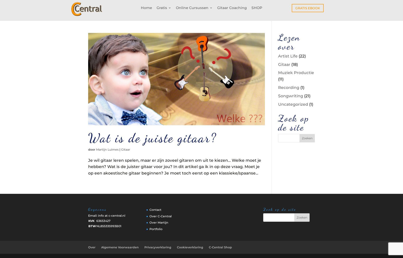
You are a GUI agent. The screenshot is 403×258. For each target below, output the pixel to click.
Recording (288, 87)
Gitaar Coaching (232, 8)
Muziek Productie (296, 72)
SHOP (256, 8)
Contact (155, 210)
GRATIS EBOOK (307, 8)
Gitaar (125, 149)
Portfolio (155, 229)
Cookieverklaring (190, 247)
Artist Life (288, 56)
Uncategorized (293, 104)
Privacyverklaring (157, 247)
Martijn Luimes (107, 149)
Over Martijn (158, 222)
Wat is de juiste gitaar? (152, 138)
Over (92, 247)
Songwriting (290, 96)
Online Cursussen (192, 8)
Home (146, 8)
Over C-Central (160, 216)
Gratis (162, 8)
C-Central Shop (220, 247)
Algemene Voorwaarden (120, 247)
